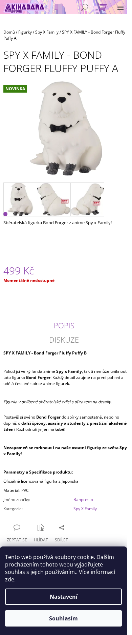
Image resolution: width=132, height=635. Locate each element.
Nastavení (64, 596)
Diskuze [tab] (64, 339)
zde (9, 579)
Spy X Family (85, 509)
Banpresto (83, 499)
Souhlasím (63, 618)
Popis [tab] (64, 325)
